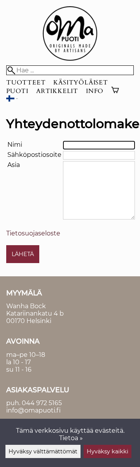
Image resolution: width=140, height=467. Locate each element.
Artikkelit (57, 91)
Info (94, 91)
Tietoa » (71, 438)
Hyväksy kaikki (107, 451)
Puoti (17, 91)
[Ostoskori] (115, 91)
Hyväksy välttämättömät (43, 451)
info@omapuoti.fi (33, 410)
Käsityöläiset (80, 82)
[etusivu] (70, 58)
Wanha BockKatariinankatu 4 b (35, 309)
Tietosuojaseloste (33, 233)
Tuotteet (26, 82)
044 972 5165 (42, 403)
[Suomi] (12, 99)
